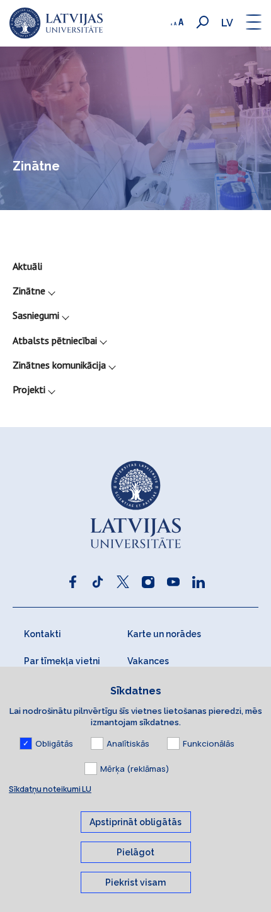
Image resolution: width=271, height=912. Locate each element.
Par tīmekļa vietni (62, 661)
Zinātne (29, 290)
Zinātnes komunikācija (59, 365)
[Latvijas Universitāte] (56, 23)
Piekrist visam (135, 882)
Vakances (148, 661)
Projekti (29, 389)
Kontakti (42, 634)
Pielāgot (135, 852)
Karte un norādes (164, 634)
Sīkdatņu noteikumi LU (50, 789)
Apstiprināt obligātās (135, 822)
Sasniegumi (36, 315)
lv (227, 23)
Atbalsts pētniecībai (55, 340)
